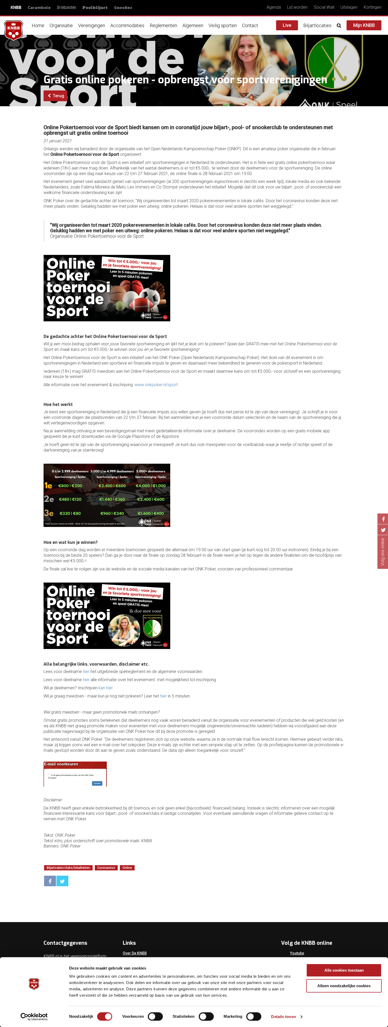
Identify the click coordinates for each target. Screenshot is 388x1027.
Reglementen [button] (163, 25)
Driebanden (66, 7)
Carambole (39, 7)
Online (127, 868)
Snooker (123, 7)
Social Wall (324, 7)
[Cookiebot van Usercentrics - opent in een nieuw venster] (34, 1017)
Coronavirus (106, 868)
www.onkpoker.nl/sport (156, 384)
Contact (250, 25)
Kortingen (372, 7)
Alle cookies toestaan (344, 970)
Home (38, 25)
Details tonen (283, 1016)
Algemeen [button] (192, 25)
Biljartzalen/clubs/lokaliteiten (68, 868)
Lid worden (297, 7)
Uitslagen (348, 7)
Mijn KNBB (364, 25)
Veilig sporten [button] (223, 25)
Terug (58, 95)
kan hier (105, 687)
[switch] (155, 1016)
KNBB (16, 7)
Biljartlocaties (317, 25)
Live (287, 25)
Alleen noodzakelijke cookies (344, 986)
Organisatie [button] (61, 25)
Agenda (274, 7)
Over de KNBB (135, 953)
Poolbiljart (95, 7)
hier (86, 671)
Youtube (297, 953)
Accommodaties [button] (127, 25)
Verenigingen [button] (91, 25)
